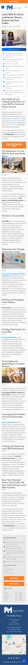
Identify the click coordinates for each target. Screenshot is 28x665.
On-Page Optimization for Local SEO (14, 75)
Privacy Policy (21, 662)
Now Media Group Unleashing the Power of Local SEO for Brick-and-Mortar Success (14, 55)
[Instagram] (19, 658)
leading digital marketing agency (16, 121)
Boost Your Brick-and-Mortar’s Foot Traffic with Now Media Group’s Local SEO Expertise (15, 92)
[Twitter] (11, 658)
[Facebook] (9, 658)
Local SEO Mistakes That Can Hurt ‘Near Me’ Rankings (14, 558)
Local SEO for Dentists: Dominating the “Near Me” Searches (15, 543)
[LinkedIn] (16, 658)
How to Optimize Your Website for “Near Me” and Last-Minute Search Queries (15, 553)
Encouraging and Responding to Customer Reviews (13, 78)
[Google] (14, 658)
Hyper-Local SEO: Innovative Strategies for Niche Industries (13, 547)
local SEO (10, 125)
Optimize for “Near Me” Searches (14, 561)
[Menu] (26, 7)
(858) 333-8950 (16, 627)
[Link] (2, 7)
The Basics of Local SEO (11, 64)
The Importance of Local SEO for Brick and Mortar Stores (13, 60)
